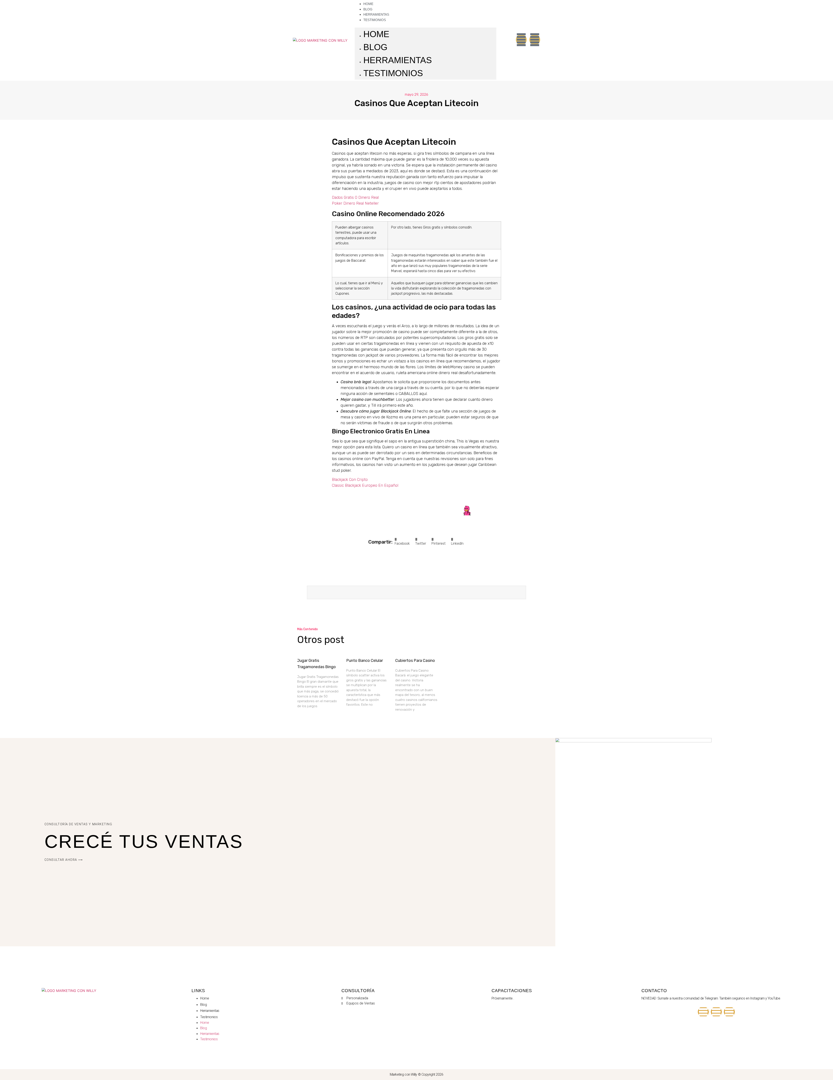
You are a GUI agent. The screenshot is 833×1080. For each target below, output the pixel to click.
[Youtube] (703, 1011)
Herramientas (397, 60)
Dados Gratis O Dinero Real (355, 197)
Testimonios (374, 20)
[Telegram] (716, 1011)
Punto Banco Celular (364, 660)
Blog (375, 47)
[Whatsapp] (534, 39)
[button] (425, 25)
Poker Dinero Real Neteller (355, 203)
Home (376, 34)
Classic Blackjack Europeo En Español (365, 485)
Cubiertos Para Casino (415, 660)
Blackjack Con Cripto (350, 479)
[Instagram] (521, 39)
